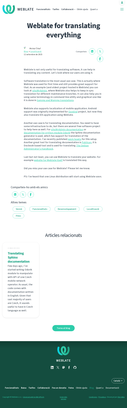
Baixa (23, 387)
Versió (19, 209)
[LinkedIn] (52, 367)
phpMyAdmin (39, 90)
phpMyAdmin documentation (67, 129)
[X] (58, 367)
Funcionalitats (43, 9)
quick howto (74, 139)
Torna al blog (63, 328)
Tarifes (55, 9)
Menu (122, 9)
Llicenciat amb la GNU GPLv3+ (33, 397)
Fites (18, 215)
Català (117, 380)
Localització (36, 51)
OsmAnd (73, 111)
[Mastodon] (63, 367)
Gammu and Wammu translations (55, 100)
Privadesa (102, 397)
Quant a (93, 9)
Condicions (93, 397)
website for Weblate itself (48, 160)
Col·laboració (67, 9)
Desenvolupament (67, 209)
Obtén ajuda (82, 9)
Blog (26, 51)
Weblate (25, 9)
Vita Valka (121, 397)
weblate (63, 360)
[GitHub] (75, 367)
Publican (86, 142)
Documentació (112, 387)
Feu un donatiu (59, 387)
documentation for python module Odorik (47, 132)
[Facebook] (69, 367)
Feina (71, 387)
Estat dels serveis (63, 398)
